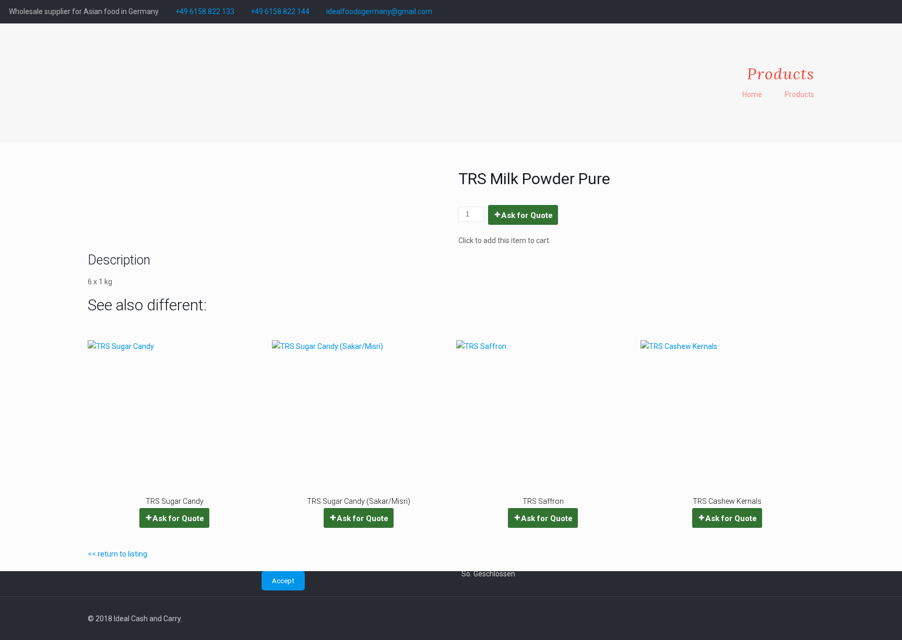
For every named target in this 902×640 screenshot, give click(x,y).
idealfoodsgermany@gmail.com (379, 11)
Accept (283, 581)
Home (752, 94)
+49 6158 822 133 (204, 11)
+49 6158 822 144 (280, 11)
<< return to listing (117, 554)
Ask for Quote (527, 215)
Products (799, 94)
